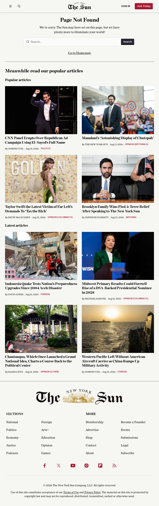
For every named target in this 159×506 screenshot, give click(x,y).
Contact (91, 445)
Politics (11, 429)
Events (125, 429)
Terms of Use (71, 492)
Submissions (129, 437)
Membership (94, 422)
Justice (11, 445)
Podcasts (12, 453)
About (90, 453)
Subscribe (127, 453)
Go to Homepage (79, 53)
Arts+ (45, 429)
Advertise (92, 429)
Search (127, 42)
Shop (89, 437)
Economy (12, 437)
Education (48, 437)
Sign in (125, 6)
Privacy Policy (92, 492)
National (12, 422)
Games (46, 453)
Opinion (46, 445)
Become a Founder (133, 422)
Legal (124, 445)
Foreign (46, 422)
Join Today (143, 6)
